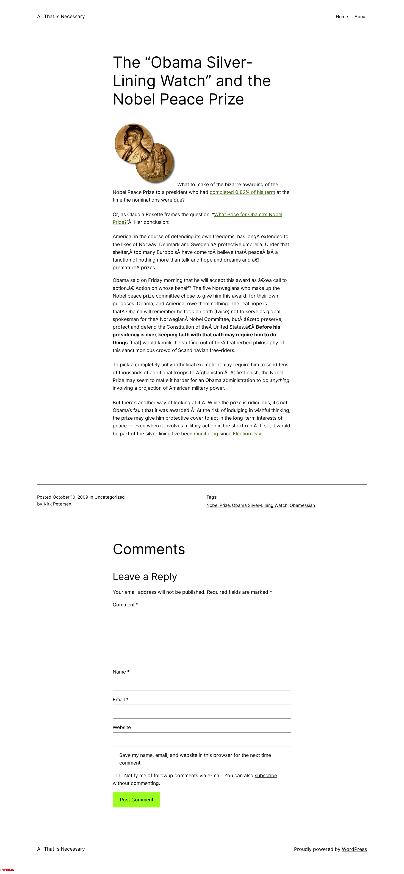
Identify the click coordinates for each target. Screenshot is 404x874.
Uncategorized (110, 497)
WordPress (354, 849)
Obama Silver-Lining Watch (259, 505)
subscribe (266, 775)
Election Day (247, 433)
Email (121, 699)
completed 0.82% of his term (242, 192)
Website (122, 727)
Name (121, 672)
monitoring (206, 433)
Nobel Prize (218, 505)
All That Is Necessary (61, 16)
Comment (126, 605)
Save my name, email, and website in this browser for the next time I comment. (196, 759)
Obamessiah (302, 505)
